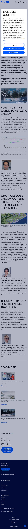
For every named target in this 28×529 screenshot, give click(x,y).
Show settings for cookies (14, 45)
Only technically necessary (14, 49)
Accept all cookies (14, 52)
